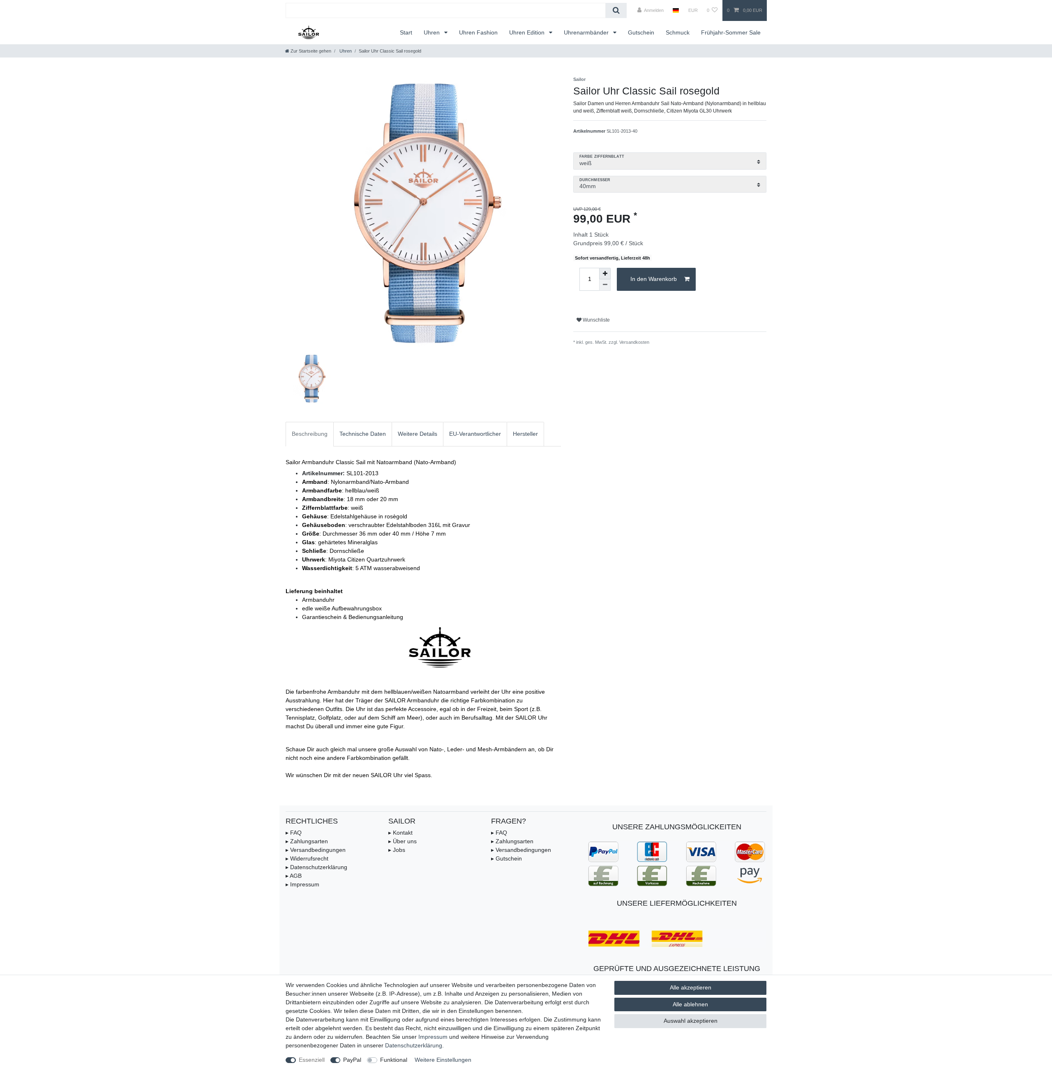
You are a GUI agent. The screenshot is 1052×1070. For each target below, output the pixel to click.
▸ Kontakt (400, 832)
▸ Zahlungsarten (307, 841)
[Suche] (616, 10)
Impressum (433, 1036)
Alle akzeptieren (690, 987)
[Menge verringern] (605, 285)
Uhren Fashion (478, 32)
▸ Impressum (302, 884)
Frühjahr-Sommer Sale (731, 32)
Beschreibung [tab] (310, 433)
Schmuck (678, 32)
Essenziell (312, 1059)
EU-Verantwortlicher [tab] (475, 433)
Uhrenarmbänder (587, 32)
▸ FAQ (294, 832)
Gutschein (641, 32)
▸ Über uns (402, 841)
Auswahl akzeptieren (690, 1020)
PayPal (352, 1059)
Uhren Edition (527, 32)
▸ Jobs (396, 850)
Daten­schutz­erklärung (413, 1045)
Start (406, 32)
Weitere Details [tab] (417, 433)
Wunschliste (595, 320)
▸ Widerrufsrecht (307, 858)
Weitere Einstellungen (443, 1059)
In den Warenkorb (653, 279)
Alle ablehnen (690, 1004)
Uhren (432, 32)
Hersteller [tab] (525, 433)
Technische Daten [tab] (362, 433)
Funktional (393, 1059)
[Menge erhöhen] (605, 273)
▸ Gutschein (506, 858)
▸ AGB (294, 875)
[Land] (675, 10)
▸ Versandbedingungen (316, 850)
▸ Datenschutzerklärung (316, 867)
